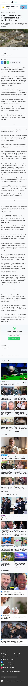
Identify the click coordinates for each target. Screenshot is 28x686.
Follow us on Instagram (8, 667)
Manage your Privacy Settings (9, 677)
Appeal (16, 656)
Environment (5, 348)
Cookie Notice (10, 673)
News (2, 12)
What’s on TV (4, 656)
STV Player (4, 654)
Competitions (18, 654)
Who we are (3, 671)
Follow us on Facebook (8, 662)
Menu (4, 2)
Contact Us (3, 673)
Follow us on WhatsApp (9, 664)
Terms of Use (10, 671)
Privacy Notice (17, 671)
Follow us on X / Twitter (9, 659)
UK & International (10, 12)
